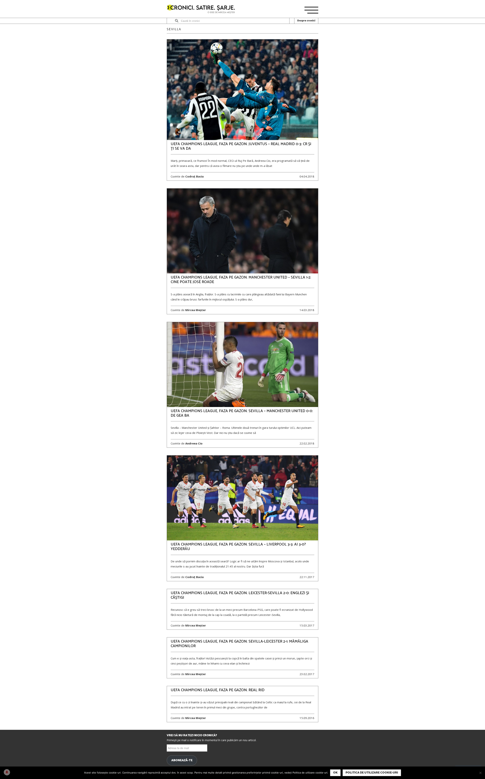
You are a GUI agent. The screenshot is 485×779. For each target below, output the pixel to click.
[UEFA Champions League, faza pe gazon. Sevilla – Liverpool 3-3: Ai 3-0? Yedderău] (242, 497)
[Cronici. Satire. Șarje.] (202, 9)
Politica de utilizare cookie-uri (372, 772)
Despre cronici (306, 21)
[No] (480, 773)
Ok (335, 772)
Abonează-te (181, 760)
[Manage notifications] (7, 772)
